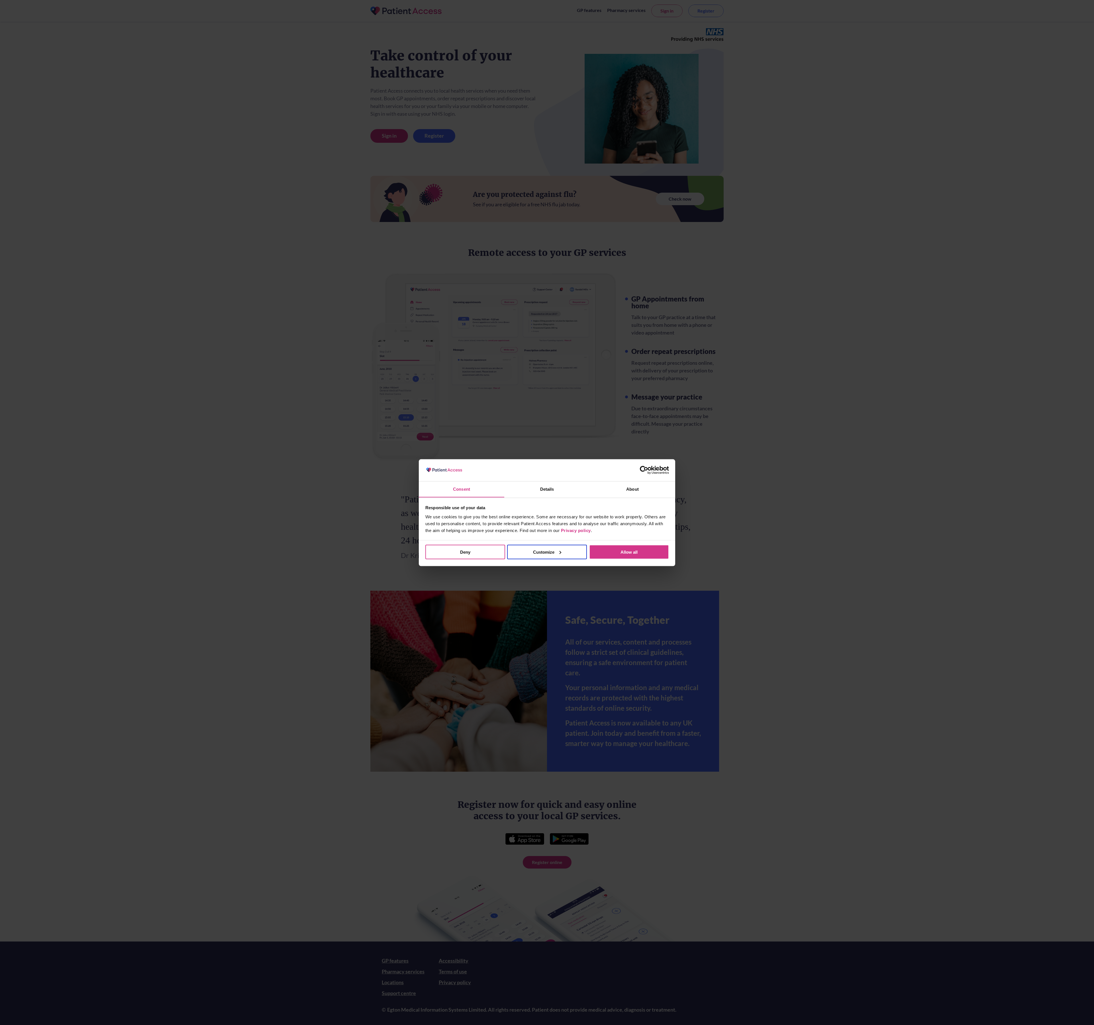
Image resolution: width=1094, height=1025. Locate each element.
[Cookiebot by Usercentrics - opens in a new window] (644, 470)
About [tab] (632, 488)
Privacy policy (576, 530)
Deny (465, 551)
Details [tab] (547, 488)
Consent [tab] (461, 488)
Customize (543, 551)
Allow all (629, 551)
